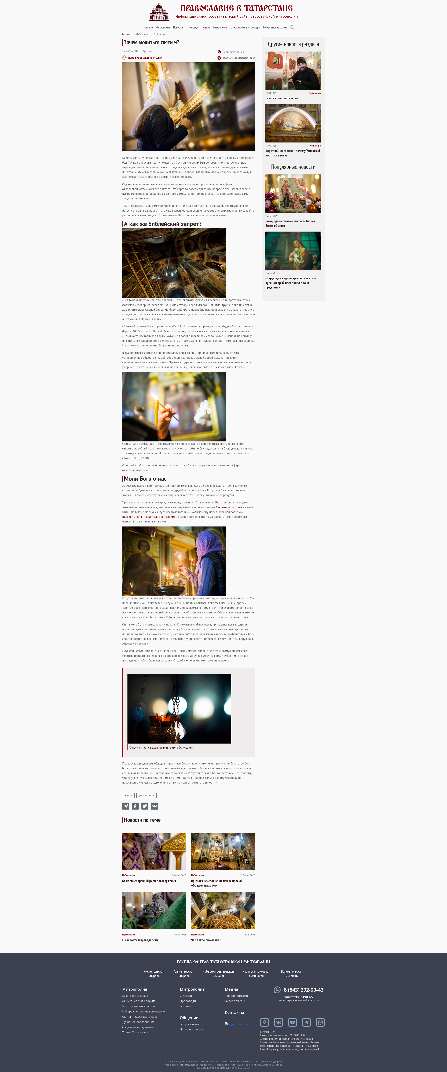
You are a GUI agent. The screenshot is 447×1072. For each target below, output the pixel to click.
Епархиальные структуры (245, 27)
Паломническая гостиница (291, 973)
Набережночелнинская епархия (218, 973)
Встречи (185, 1006)
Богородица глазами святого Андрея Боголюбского (290, 223)
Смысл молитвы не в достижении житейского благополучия (161, 747)
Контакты (234, 1012)
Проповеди (188, 1001)
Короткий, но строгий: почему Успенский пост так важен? (292, 153)
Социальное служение (137, 1027)
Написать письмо (192, 1029)
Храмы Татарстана (135, 1032)
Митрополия (220, 27)
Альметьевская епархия (184, 973)
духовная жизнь (146, 795)
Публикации (192, 27)
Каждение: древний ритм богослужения (149, 881)
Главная (126, 34)
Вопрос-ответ (189, 1024)
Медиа (206, 27)
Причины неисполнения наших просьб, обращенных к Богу (216, 883)
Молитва (128, 795)
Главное (148, 27)
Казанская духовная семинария (256, 973)
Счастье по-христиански (281, 98)
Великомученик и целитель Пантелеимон (149, 517)
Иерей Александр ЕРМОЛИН (145, 58)
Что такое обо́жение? (206, 940)
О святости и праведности (140, 940)
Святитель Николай (229, 507)
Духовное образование (138, 1022)
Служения (186, 995)
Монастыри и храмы (275, 27)
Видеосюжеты (235, 1001)
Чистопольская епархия (154, 973)
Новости (178, 27)
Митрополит (163, 27)
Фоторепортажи (236, 995)
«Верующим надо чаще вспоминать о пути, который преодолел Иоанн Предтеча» (290, 283)
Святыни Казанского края (139, 1016)
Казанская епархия (135, 995)
